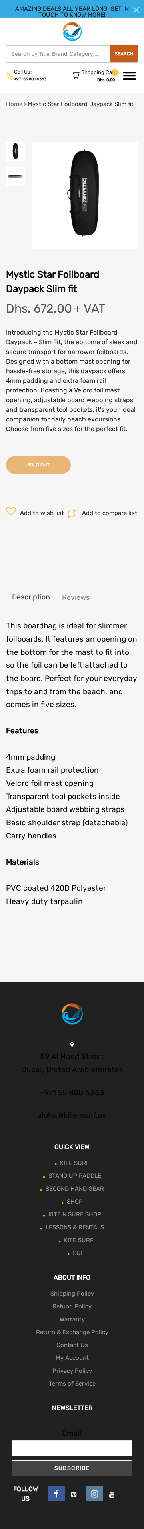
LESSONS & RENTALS (75, 1227)
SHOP (75, 1201)
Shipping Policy (72, 1293)
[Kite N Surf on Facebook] (56, 1493)
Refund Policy (72, 1306)
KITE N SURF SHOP (74, 1214)
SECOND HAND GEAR (75, 1188)
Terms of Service (72, 1383)
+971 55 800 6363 (30, 79)
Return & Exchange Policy (72, 1332)
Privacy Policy (72, 1370)
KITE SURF (75, 1163)
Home (14, 104)
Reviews (76, 597)
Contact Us (72, 1345)
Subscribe (72, 1468)
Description (31, 597)
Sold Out (38, 465)
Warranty (72, 1319)
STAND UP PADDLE (74, 1175)
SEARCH (124, 54)
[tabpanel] (85, 195)
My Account (72, 1357)
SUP (79, 1253)
